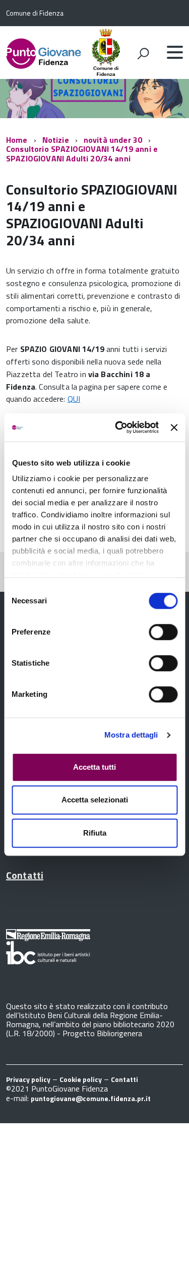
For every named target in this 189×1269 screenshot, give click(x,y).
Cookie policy (80, 1079)
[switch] (163, 632)
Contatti (24, 875)
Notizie (55, 140)
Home (17, 140)
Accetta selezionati (94, 799)
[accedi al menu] (175, 52)
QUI (74, 399)
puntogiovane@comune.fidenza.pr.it (91, 1099)
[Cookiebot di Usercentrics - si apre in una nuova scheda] (119, 427)
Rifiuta (94, 833)
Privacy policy (28, 1079)
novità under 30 (113, 140)
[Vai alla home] (44, 52)
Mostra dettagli (131, 735)
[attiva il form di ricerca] (143, 53)
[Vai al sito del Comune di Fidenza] (106, 72)
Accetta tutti (94, 767)
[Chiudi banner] (173, 427)
